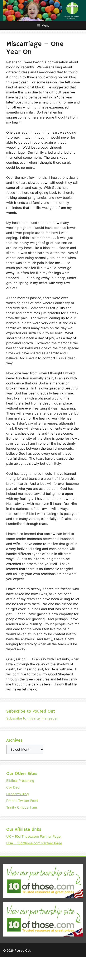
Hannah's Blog (17, 794)
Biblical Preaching (20, 780)
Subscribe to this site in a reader (32, 718)
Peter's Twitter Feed (22, 801)
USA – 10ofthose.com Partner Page (34, 843)
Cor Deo (13, 787)
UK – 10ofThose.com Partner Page (33, 836)
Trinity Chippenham (21, 807)
